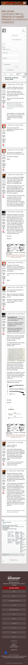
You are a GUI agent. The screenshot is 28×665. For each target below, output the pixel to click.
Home (5, 74)
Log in (14, 636)
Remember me (8, 64)
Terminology (14, 623)
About (14, 596)
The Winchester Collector (14, 600)
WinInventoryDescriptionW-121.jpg (14, 413)
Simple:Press (14, 560)
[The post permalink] (20, 84)
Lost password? (10, 69)
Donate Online (14, 588)
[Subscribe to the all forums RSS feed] (3, 520)
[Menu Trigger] (24, 3)
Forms (14, 627)
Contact (14, 632)
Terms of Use (14, 642)
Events (14, 605)
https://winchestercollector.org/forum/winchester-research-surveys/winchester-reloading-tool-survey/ (16, 256)
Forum (11, 74)
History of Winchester (14, 609)
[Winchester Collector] (14, 3)
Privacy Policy (14, 640)
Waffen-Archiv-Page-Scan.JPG (14, 417)
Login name (5, 52)
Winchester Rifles (19, 74)
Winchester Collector (17, 663)
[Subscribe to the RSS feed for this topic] (25, 76)
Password (5, 58)
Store (14, 614)
